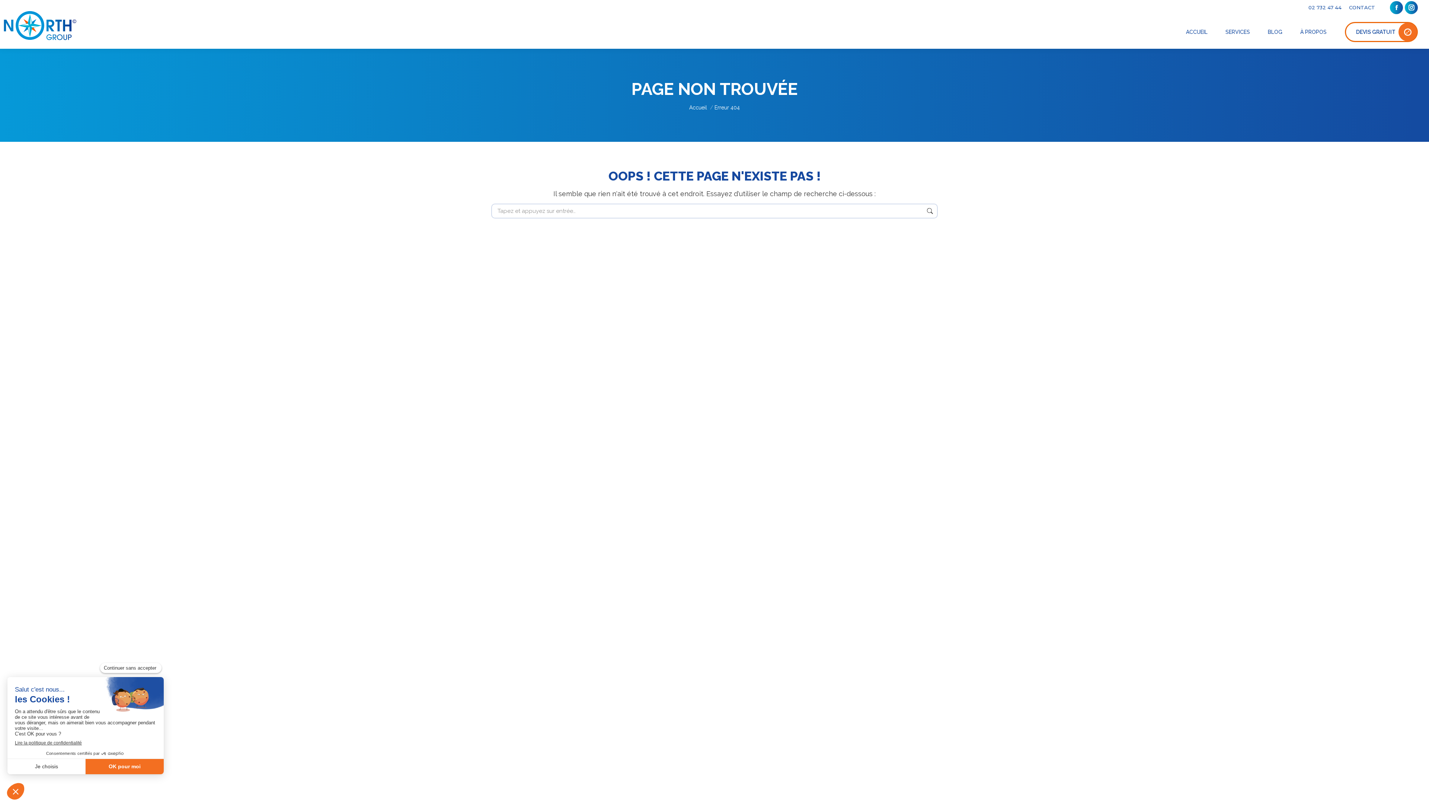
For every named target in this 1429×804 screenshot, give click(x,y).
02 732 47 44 (1325, 7)
